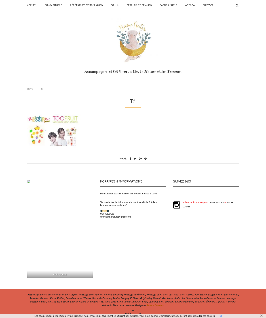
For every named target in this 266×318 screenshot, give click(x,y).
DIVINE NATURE (216, 202)
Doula (115, 5)
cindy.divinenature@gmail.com (115, 216)
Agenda (190, 5)
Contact (208, 5)
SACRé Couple (168, 5)
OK (220, 315)
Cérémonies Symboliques (86, 5)
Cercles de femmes (139, 5)
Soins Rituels (53, 5)
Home (30, 89)
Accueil (32, 5)
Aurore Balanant (155, 305)
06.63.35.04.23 (107, 213)
